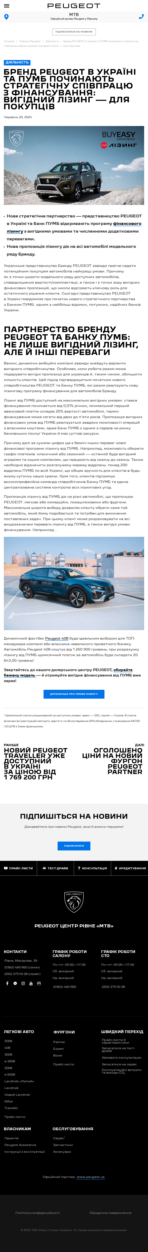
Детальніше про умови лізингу (74, 694)
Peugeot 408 (56, 638)
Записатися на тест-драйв (118, 1049)
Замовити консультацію (121, 1058)
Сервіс (59, 1138)
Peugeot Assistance (20, 1145)
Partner (59, 1042)
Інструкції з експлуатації (24, 1152)
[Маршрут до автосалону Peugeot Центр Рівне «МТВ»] (6, 17)
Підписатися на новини (74, 32)
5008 (8, 1068)
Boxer (57, 1055)
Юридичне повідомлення (110, 1213)
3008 (8, 1054)
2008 (8, 1041)
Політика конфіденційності (37, 1213)
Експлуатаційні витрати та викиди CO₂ (121, 1071)
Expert (58, 1049)
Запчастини (63, 1145)
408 (7, 1048)
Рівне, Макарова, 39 (20, 961)
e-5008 (9, 1074)
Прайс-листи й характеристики (115, 1041)
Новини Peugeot (30, 41)
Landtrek (11, 1088)
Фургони (64, 1032)
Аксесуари (62, 1152)
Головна (9, 41)
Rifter (8, 1101)
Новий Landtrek (17, 1095)
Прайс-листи (14, 1117)
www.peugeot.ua (90, 1177)
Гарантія (11, 1138)
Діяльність (52, 41)
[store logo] (74, 5)
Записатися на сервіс (119, 1064)
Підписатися (74, 846)
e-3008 (9, 1061)
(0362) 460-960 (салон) (22, 967)
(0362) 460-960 (64, 987)
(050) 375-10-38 (113, 987)
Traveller (11, 1108)
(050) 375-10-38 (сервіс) (22, 974)
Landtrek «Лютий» (19, 1081)
